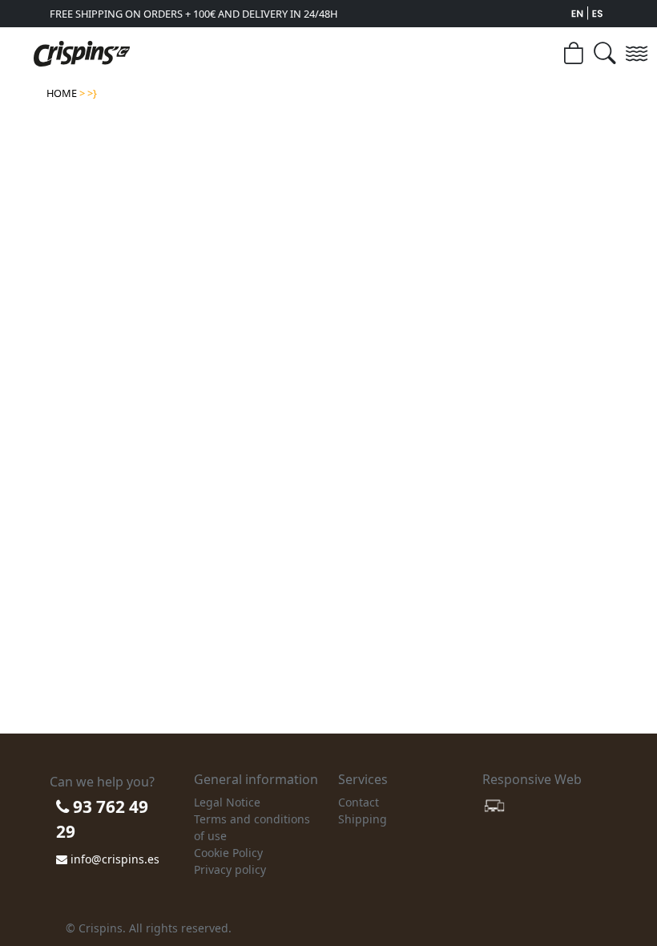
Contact (358, 802)
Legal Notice (227, 802)
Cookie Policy (228, 852)
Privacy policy (230, 869)
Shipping (362, 819)
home (61, 93)
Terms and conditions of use (252, 827)
